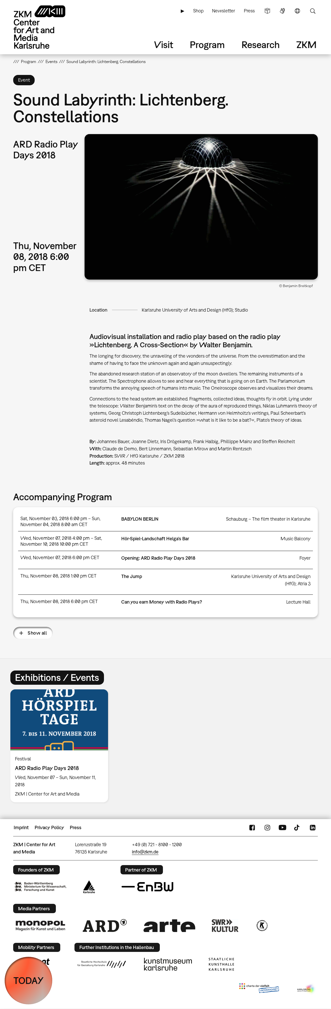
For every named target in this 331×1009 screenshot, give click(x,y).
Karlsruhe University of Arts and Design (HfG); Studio (195, 310)
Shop (198, 10)
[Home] (46, 27)
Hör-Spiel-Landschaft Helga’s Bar (155, 538)
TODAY (28, 980)
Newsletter (223, 10)
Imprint (21, 827)
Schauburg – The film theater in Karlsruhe (268, 519)
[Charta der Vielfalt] (259, 989)
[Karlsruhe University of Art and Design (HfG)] (101, 964)
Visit (163, 44)
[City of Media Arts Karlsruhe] (306, 989)
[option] (61, 745)
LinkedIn (312, 827)
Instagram (267, 827)
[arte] (169, 925)
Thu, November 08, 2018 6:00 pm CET (59, 601)
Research (261, 44)
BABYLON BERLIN (140, 519)
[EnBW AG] (147, 886)
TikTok (297, 827)
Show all (37, 633)
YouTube (282, 827)
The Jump (131, 576)
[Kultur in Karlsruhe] (261, 925)
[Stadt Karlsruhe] (89, 886)
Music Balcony (296, 538)
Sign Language (282, 11)
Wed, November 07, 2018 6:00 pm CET (59, 557)
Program (207, 44)
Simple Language (267, 11)
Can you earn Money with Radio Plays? (161, 602)
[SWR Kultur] (225, 925)
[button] (201, 207)
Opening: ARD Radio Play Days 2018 (158, 558)
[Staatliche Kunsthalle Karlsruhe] (221, 964)
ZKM (306, 44)
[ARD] (105, 925)
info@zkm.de (145, 851)
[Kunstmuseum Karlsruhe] (168, 964)
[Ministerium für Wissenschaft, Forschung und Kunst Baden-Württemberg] (40, 886)
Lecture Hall (298, 602)
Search (312, 11)
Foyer (305, 558)
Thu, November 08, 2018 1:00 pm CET (58, 576)
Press (249, 10)
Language (297, 11)
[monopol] (40, 925)
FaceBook (252, 827)
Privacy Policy (49, 827)
